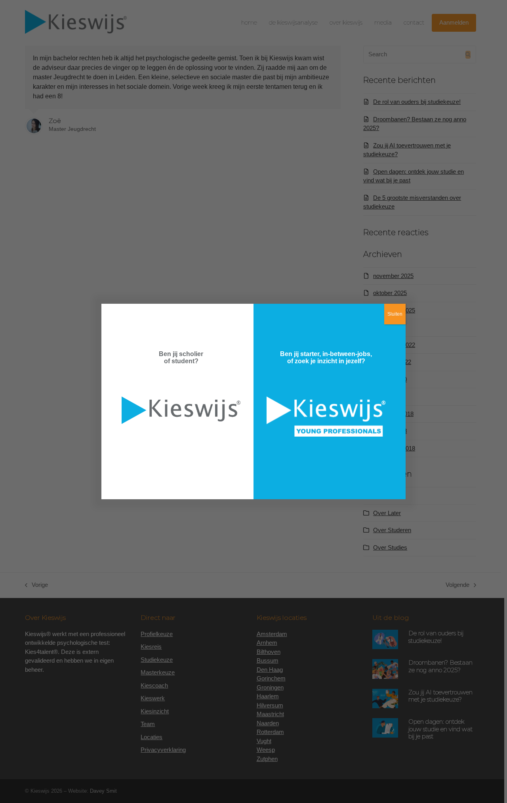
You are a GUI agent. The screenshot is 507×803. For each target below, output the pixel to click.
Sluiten (394, 314)
